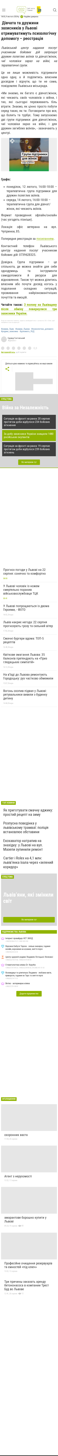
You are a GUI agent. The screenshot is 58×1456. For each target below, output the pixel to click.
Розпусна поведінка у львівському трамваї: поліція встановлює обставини (25, 827)
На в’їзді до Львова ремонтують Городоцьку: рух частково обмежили (28, 676)
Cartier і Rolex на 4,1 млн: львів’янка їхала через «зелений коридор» (28, 862)
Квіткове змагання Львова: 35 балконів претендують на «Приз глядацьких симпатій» (25, 658)
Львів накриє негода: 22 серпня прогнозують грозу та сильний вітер (28, 624)
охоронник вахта (16, 1135)
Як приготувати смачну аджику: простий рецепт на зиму (28, 812)
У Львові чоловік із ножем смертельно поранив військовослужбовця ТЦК (21, 589)
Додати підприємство (29, 993)
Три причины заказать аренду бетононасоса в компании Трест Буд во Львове (26, 1285)
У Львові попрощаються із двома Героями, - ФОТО (26, 608)
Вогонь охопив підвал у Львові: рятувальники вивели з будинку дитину (25, 694)
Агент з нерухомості (18, 1176)
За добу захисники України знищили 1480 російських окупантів (28, 435)
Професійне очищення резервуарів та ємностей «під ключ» (28, 1265)
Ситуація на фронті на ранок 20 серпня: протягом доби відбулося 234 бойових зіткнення (27, 422)
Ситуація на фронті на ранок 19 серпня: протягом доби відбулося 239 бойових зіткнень (27, 449)
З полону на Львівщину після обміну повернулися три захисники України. (29, 309)
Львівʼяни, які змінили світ (28, 898)
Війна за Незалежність (25, 407)
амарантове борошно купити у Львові (25, 1219)
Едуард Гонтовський (16, 338)
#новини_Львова (22, 329)
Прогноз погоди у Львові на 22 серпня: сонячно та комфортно (24, 571)
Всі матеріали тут (29, 462)
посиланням (45, 239)
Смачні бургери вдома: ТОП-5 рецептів (23, 640)
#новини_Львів (7, 329)
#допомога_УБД (27, 331)
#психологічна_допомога (42, 329)
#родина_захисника (9, 331)
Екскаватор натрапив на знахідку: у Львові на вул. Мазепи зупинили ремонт (23, 845)
